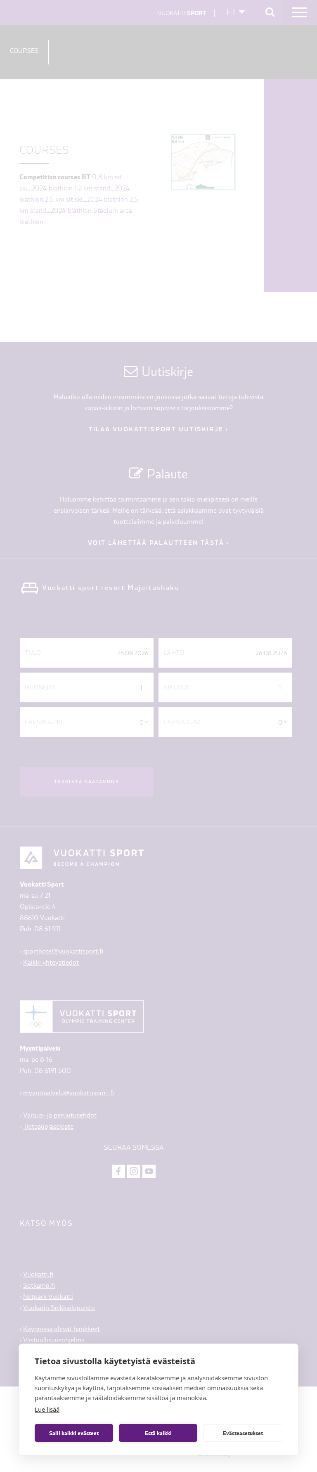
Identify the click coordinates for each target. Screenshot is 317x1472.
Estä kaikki (158, 1433)
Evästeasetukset (243, 1433)
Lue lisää (47, 1409)
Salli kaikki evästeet (74, 1433)
